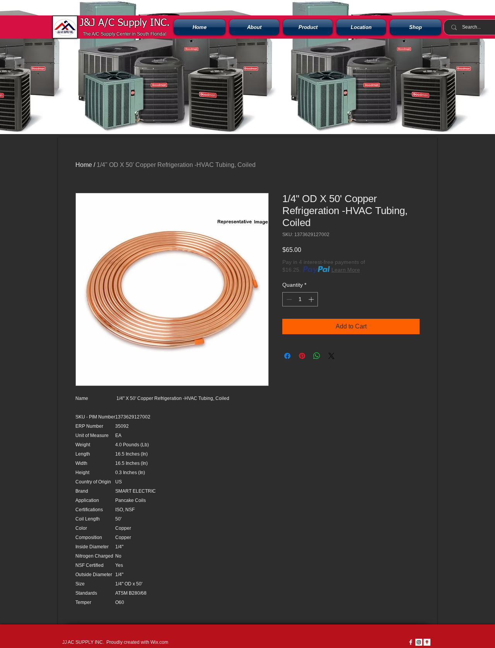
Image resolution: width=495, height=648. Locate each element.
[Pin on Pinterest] (302, 356)
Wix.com (159, 642)
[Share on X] (331, 356)
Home (83, 165)
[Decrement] (288, 299)
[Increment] (312, 299)
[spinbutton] (300, 299)
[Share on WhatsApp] (316, 356)
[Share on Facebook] (287, 356)
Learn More (345, 270)
